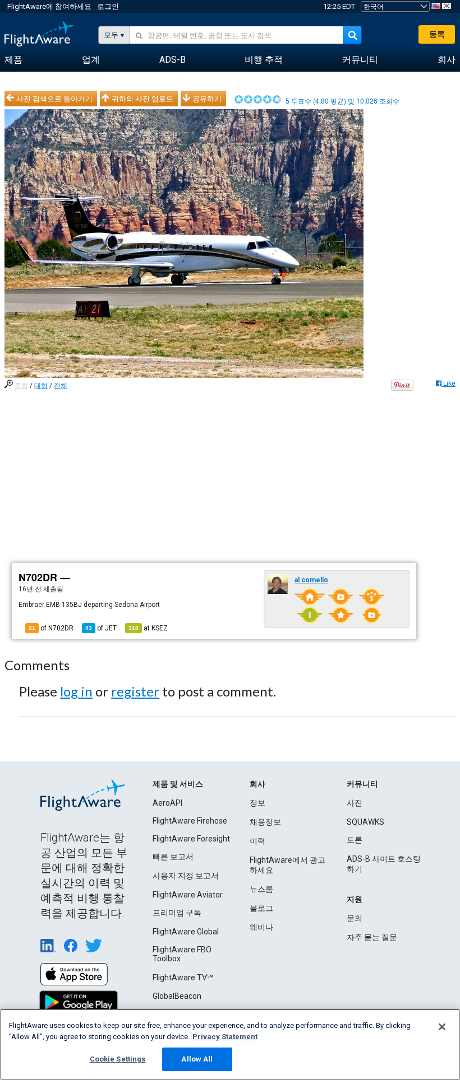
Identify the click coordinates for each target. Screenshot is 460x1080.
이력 (257, 840)
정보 (257, 802)
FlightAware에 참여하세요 (49, 6)
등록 (437, 34)
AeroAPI (167, 802)
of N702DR (51, 628)
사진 (354, 802)
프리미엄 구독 (177, 912)
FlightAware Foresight (191, 838)
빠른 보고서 (173, 856)
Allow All (197, 1059)
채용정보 (265, 821)
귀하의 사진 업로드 (142, 98)
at (148, 628)
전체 (60, 386)
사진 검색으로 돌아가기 (54, 98)
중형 (21, 386)
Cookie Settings (118, 1059)
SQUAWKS (365, 821)
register (135, 691)
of (101, 628)
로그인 (108, 6)
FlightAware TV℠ (183, 977)
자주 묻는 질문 (372, 937)
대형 (41, 386)
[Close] (442, 1026)
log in (76, 691)
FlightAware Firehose (190, 820)
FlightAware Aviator (188, 894)
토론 (354, 839)
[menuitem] (13, 60)
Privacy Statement (224, 1036)
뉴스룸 (261, 889)
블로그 (261, 908)
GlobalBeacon (177, 996)
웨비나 (261, 927)
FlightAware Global (186, 931)
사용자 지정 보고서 (186, 875)
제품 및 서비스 (178, 783)
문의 (354, 918)
